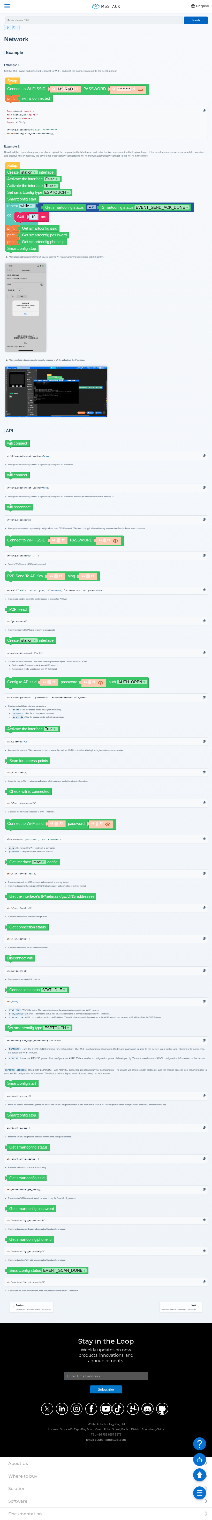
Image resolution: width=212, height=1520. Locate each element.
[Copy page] (16, 27)
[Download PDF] (7, 27)
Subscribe (106, 1389)
